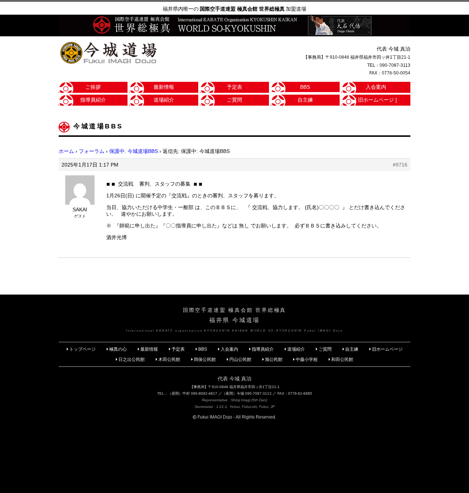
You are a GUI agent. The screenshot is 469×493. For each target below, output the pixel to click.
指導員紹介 (93, 100)
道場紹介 (164, 100)
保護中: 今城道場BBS (133, 151)
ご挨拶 (93, 87)
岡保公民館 (205, 359)
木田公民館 (169, 359)
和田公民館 (342, 359)
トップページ (82, 349)
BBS (305, 87)
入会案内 (376, 87)
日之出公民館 (131, 359)
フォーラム (91, 151)
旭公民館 (274, 359)
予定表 (234, 87)
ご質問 (234, 100)
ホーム (66, 151)
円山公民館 (240, 359)
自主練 (305, 100)
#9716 (400, 165)
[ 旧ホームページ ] (376, 100)
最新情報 (164, 87)
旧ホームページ (387, 349)
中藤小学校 (307, 359)
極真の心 (118, 349)
